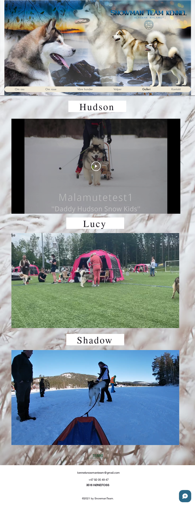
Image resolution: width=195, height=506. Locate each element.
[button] (85, 89)
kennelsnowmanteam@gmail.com (98, 472)
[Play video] (96, 166)
